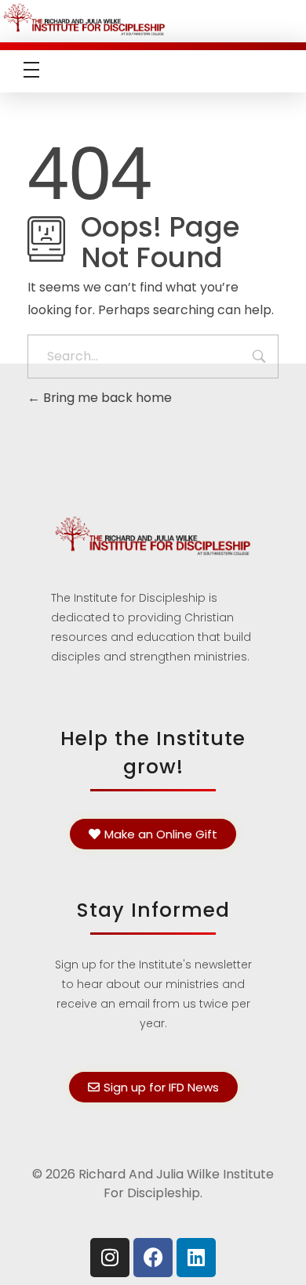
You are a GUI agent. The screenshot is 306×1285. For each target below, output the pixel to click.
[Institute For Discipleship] (153, 18)
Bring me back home (106, 398)
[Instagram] (109, 1257)
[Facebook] (153, 1257)
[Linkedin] (196, 1257)
